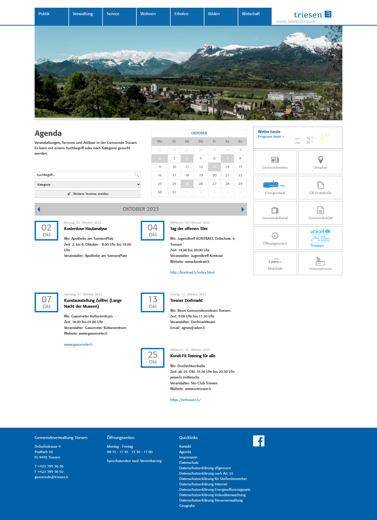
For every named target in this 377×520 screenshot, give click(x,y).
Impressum (188, 457)
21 (227, 175)
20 (214, 175)
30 (227, 150)
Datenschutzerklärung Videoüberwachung (212, 495)
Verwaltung (83, 14)
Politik (43, 14)
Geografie (187, 506)
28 (201, 150)
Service (113, 14)
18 (187, 175)
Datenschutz (189, 463)
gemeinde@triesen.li (51, 477)
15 (240, 167)
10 (174, 167)
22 (240, 175)
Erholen (181, 14)
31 (174, 192)
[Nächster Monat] (243, 210)
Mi (187, 141)
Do (201, 141)
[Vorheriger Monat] (38, 210)
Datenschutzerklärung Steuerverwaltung (211, 500)
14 (227, 167)
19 (201, 175)
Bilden (214, 14)
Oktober (199, 133)
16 (160, 175)
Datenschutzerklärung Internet (203, 484)
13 (214, 167)
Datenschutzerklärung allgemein (205, 468)
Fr (214, 141)
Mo (159, 141)
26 (174, 150)
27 (187, 150)
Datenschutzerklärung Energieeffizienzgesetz (214, 490)
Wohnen (148, 14)
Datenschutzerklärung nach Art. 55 (206, 473)
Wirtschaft (251, 14)
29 (214, 150)
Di (174, 141)
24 (174, 184)
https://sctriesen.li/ (185, 400)
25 (160, 150)
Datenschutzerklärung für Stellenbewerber (213, 479)
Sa (227, 141)
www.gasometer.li (78, 344)
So (240, 141)
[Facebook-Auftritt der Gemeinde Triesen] (258, 445)
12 (201, 167)
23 (160, 184)
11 (187, 167)
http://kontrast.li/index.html (192, 272)
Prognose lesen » (271, 136)
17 (174, 175)
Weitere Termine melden (89, 194)
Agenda (185, 452)
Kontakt (185, 446)
